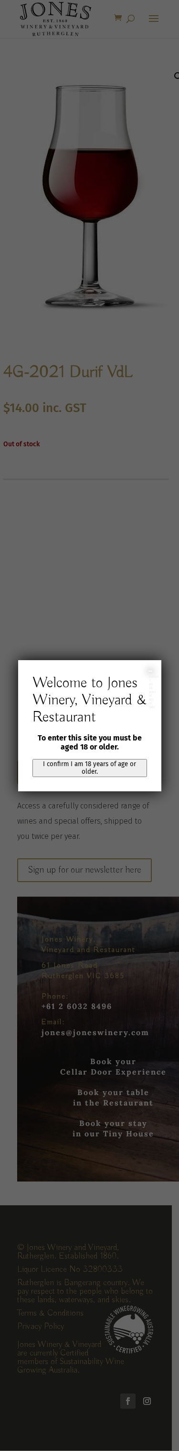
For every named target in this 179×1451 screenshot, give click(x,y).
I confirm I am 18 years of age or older (150, 671)
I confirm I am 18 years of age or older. (89, 768)
